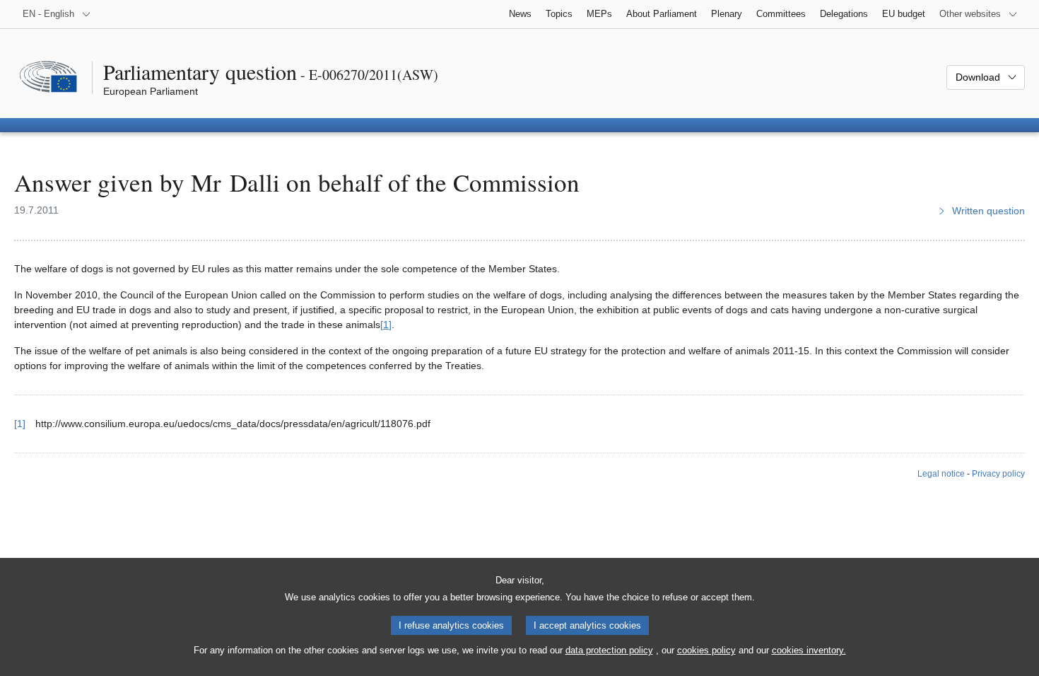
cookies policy (706, 650)
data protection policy (609, 650)
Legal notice (941, 474)
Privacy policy (998, 474)
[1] (386, 324)
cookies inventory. (809, 650)
